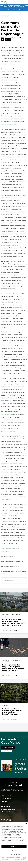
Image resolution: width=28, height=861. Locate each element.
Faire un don (18, 2)
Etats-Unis (4, 452)
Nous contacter (6, 804)
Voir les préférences (14, 854)
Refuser (14, 850)
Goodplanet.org (8, 747)
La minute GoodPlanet (8, 809)
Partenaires (4, 801)
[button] (26, 823)
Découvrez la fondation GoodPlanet (12, 812)
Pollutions (16, 614)
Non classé (5, 16)
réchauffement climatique (9, 521)
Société (6, 616)
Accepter (14, 846)
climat (3, 53)
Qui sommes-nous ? (7, 798)
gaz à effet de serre (16, 507)
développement (12, 124)
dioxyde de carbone (7, 431)
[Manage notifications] (24, 858)
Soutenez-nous (5, 806)
